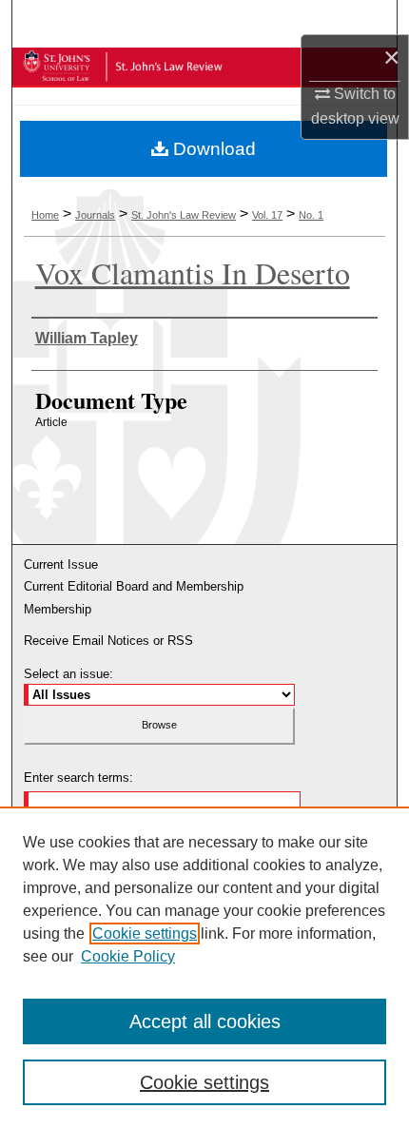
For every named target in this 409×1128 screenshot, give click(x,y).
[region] (204, 967)
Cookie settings (144, 933)
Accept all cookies (205, 1021)
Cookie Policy (128, 956)
